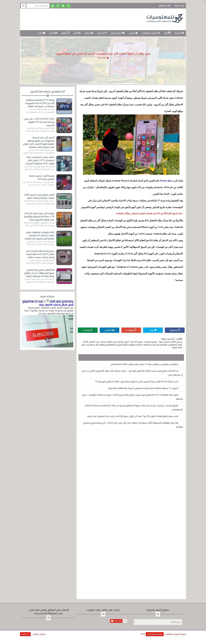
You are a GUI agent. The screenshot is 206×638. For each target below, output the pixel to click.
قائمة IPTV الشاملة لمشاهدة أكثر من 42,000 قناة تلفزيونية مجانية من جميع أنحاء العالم (39, 103)
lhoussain (102, 58)
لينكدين (108, 330)
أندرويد (132, 33)
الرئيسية (178, 33)
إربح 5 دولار (179, 5)
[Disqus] (131, 474)
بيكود (24, 634)
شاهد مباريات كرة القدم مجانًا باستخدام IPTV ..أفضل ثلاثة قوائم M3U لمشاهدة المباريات (39, 160)
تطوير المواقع (165, 5)
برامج (40, 33)
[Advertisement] (78, 19)
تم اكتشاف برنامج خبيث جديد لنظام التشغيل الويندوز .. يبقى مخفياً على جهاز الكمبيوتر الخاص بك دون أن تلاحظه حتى (132, 372)
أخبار (166, 33)
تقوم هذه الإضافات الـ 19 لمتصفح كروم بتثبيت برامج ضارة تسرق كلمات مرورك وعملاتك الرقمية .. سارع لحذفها (132, 396)
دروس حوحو (116, 33)
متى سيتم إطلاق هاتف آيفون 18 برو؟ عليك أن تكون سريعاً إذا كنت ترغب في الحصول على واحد (132, 416)
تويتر (151, 330)
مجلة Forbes (166, 180)
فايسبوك (101, 33)
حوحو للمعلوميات (154, 634)
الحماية (88, 33)
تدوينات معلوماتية (150, 33)
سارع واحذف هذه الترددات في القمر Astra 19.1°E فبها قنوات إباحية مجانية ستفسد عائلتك (40, 254)
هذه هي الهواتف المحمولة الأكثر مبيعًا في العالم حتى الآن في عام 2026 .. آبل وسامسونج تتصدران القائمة (133, 424)
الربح (76, 33)
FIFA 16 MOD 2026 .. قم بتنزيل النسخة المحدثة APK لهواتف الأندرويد (39, 122)
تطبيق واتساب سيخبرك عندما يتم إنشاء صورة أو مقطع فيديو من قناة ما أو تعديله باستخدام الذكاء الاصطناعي (134, 407)
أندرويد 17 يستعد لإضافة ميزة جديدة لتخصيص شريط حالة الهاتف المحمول (143, 388)
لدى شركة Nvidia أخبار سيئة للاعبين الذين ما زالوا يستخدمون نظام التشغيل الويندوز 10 (136, 381)
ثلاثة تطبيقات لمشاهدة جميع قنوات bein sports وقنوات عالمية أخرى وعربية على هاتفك (39, 235)
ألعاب (52, 33)
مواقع (64, 33)
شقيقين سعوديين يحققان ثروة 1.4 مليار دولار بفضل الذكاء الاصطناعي (144, 364)
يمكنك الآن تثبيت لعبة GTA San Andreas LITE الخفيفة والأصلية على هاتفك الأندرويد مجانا (39, 216)
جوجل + (130, 330)
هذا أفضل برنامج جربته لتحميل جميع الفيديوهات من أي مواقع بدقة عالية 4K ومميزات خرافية (39, 272)
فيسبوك (174, 330)
